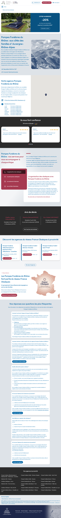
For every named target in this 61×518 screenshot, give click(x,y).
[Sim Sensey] (32, 144)
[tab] (14, 172)
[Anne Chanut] (28, 144)
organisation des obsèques (43, 410)
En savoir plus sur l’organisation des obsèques (39, 196)
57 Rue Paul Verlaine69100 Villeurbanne (14, 100)
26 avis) (31, 123)
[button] (46, 95)
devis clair (48, 192)
